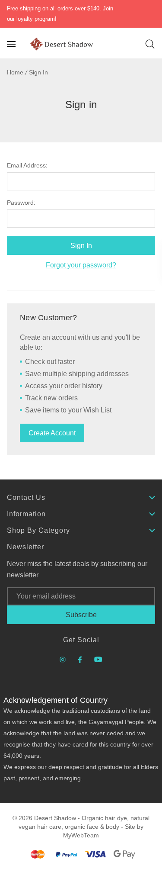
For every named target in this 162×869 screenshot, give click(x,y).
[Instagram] (63, 660)
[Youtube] (98, 659)
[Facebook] (79, 659)
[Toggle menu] (12, 44)
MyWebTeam (81, 835)
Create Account (52, 433)
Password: (21, 202)
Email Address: (27, 165)
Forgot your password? (81, 265)
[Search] (150, 44)
